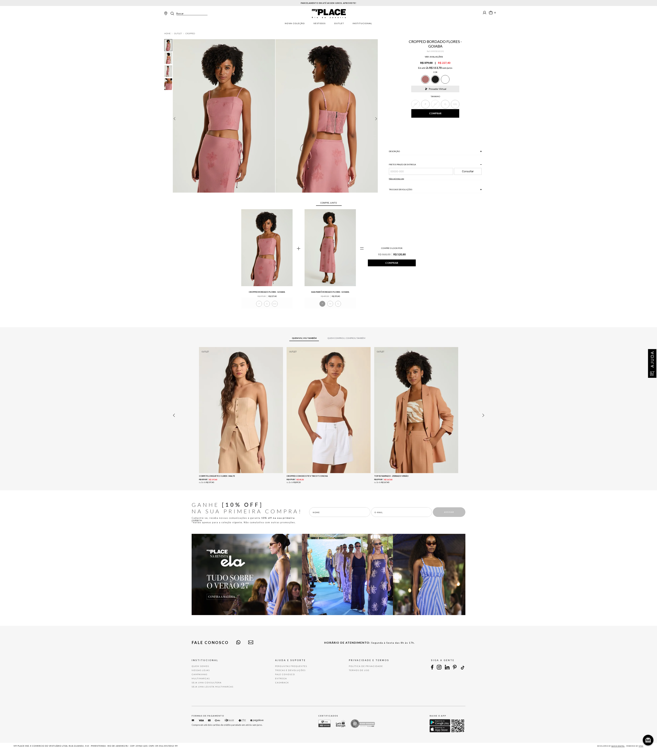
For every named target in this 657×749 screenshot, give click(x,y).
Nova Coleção (295, 23)
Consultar (468, 171)
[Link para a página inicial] (167, 33)
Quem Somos (200, 666)
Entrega (281, 678)
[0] (491, 12)
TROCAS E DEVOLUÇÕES (290, 670)
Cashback (282, 682)
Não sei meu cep (396, 178)
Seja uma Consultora (207, 682)
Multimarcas (201, 678)
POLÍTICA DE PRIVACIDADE (366, 666)
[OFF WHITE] (445, 79)
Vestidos (319, 23)
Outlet (339, 23)
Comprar (391, 262)
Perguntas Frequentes (291, 666)
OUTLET (178, 33)
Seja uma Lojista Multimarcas (212, 686)
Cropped (190, 33)
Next (376, 118)
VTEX (641, 746)
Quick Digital (618, 746)
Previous (174, 118)
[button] (415, 104)
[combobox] (189, 13)
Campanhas (199, 674)
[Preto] (435, 79)
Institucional (362, 23)
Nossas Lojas (201, 670)
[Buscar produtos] (173, 13)
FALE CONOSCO (285, 674)
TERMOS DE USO (359, 670)
